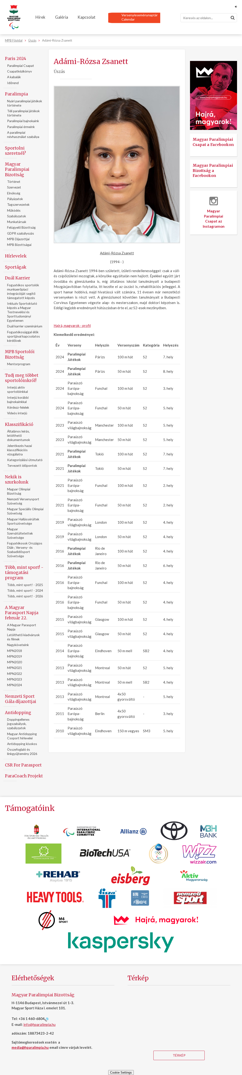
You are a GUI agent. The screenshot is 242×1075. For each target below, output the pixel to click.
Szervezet (14, 187)
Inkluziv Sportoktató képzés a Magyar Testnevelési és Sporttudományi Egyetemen (22, 311)
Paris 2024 (15, 58)
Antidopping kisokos (22, 744)
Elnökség (13, 193)
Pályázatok (15, 199)
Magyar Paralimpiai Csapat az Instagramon (214, 218)
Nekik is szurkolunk (16, 479)
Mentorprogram (18, 364)
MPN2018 (14, 651)
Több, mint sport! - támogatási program (24, 572)
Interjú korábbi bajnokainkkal (18, 399)
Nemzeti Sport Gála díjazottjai (20, 699)
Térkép (179, 1055)
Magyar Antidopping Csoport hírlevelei (22, 736)
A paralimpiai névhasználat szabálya (23, 134)
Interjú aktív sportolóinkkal (17, 389)
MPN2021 (14, 668)
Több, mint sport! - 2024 (25, 590)
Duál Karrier (17, 278)
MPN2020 (14, 662)
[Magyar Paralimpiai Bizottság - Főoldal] (14, 17)
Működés (14, 210)
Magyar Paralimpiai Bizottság (17, 169)
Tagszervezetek (18, 204)
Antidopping (18, 712)
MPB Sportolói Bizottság (20, 354)
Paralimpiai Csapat (20, 66)
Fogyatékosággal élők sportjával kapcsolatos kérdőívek (23, 336)
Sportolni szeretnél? (15, 151)
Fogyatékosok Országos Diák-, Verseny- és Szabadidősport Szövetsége (24, 549)
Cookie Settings (121, 1072)
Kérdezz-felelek (18, 407)
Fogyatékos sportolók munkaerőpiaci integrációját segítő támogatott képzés (23, 291)
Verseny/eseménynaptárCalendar (139, 17)
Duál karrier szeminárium (24, 326)
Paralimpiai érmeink (21, 127)
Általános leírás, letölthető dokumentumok (18, 435)
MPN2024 (14, 685)
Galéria (61, 17)
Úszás (32, 40)
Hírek (40, 17)
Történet (13, 182)
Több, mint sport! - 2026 (25, 596)
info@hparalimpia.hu (39, 1024)
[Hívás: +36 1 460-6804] (46, 1019)
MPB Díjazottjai (18, 239)
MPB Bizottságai (19, 245)
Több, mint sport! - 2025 (25, 585)
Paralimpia (16, 94)
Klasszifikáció (19, 424)
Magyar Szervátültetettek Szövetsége (20, 533)
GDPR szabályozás (20, 233)
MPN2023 (14, 679)
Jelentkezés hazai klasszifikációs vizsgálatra (19, 450)
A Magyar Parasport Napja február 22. (21, 613)
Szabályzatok (16, 216)
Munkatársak (16, 222)
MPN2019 (14, 656)
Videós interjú (17, 413)
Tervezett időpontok (22, 465)
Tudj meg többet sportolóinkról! (21, 378)
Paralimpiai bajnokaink (23, 121)
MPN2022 (14, 674)
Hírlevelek (15, 256)
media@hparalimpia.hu (30, 1047)
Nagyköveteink (18, 645)
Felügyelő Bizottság (21, 227)
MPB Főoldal (13, 40)
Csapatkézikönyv (19, 71)
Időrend (13, 83)
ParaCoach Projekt (24, 776)
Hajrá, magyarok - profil (72, 325)
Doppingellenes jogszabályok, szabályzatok (18, 723)
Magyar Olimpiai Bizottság (18, 491)
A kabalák (14, 77)
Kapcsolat (86, 17)
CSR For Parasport (23, 765)
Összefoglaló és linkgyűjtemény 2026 (22, 751)
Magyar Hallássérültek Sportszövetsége (23, 521)
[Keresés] (232, 17)
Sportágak (15, 267)
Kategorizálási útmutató (25, 460)
